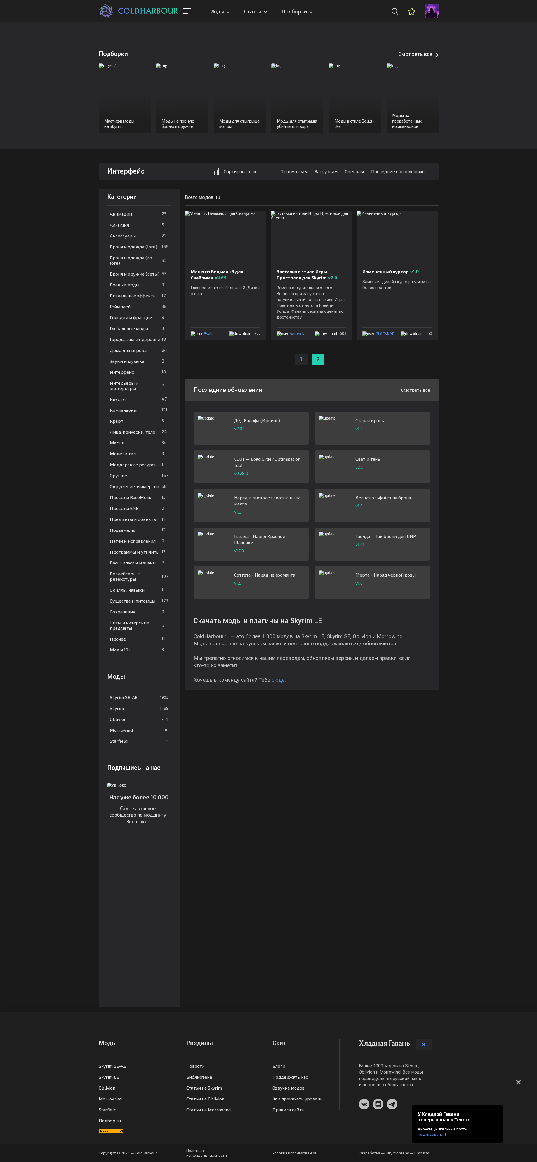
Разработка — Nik (375, 1153)
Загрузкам (326, 171)
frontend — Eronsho (411, 1153)
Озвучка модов (288, 1087)
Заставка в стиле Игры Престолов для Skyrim (307, 274)
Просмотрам (294, 171)
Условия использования (294, 1153)
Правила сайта (288, 1109)
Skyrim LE (109, 1076)
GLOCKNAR (385, 333)
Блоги (278, 1066)
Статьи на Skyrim (204, 1087)
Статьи (253, 11)
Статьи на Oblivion (205, 1098)
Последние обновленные (398, 171)
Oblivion (139, 719)
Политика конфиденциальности (206, 1153)
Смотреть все (415, 54)
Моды (216, 11)
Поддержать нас (290, 1076)
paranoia (297, 333)
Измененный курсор (390, 271)
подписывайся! (432, 1134)
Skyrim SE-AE (139, 697)
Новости (195, 1066)
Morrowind (139, 730)
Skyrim (139, 708)
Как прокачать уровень (297, 1098)
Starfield (139, 741)
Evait (208, 333)
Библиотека (199, 1076)
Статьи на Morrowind (208, 1109)
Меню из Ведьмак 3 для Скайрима (217, 274)
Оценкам (354, 171)
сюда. (279, 680)
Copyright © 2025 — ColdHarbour (128, 1153)
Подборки (294, 11)
